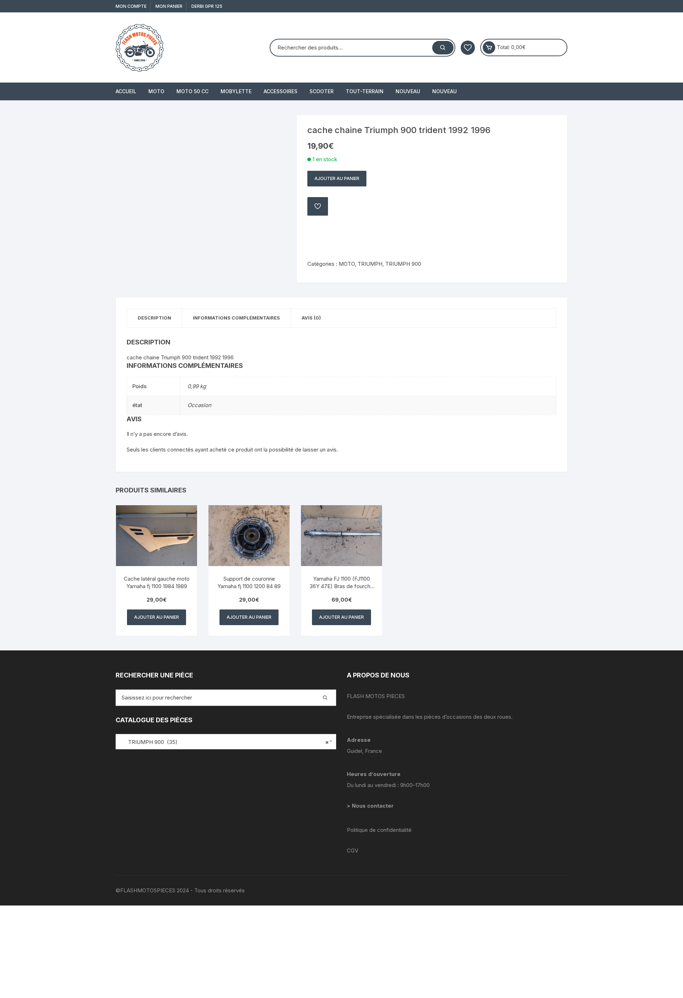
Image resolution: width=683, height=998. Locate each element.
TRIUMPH (370, 263)
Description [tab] (154, 318)
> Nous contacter (371, 805)
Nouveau (408, 91)
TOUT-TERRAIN (364, 91)
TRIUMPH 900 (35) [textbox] (224, 742)
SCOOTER (321, 91)
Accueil (126, 91)
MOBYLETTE (236, 91)
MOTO (156, 91)
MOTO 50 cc (192, 91)
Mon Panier (168, 6)
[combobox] (226, 741)
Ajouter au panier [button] (156, 617)
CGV (352, 850)
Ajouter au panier (336, 178)
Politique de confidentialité (379, 830)
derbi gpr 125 (206, 6)
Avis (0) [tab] (311, 318)
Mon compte (131, 6)
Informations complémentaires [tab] (236, 318)
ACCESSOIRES (280, 91)
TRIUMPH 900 (403, 263)
